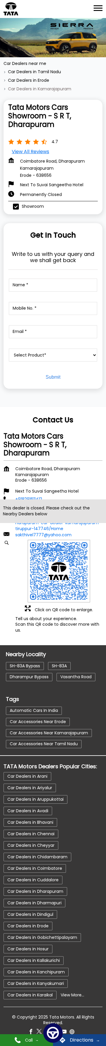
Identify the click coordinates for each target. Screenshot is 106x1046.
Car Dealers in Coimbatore (34, 868)
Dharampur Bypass (29, 677)
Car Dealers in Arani (27, 776)
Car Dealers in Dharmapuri (34, 903)
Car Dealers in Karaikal (30, 995)
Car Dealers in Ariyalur (29, 787)
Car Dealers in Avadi (27, 810)
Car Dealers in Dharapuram (35, 891)
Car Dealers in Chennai (30, 833)
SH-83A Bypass (25, 666)
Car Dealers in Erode (28, 926)
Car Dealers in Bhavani (30, 822)
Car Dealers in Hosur (28, 949)
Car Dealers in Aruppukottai (35, 799)
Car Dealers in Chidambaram (37, 856)
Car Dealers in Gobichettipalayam (42, 937)
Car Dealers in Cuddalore (33, 879)
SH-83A (59, 666)
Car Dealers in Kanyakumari (35, 983)
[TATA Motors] (11, 8)
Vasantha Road (76, 677)
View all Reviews (30, 151)
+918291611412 (28, 499)
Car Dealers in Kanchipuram (36, 972)
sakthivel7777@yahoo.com (43, 534)
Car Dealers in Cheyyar (30, 845)
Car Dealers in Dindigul (30, 914)
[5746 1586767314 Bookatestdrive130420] (53, 1033)
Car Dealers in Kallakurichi (33, 960)
